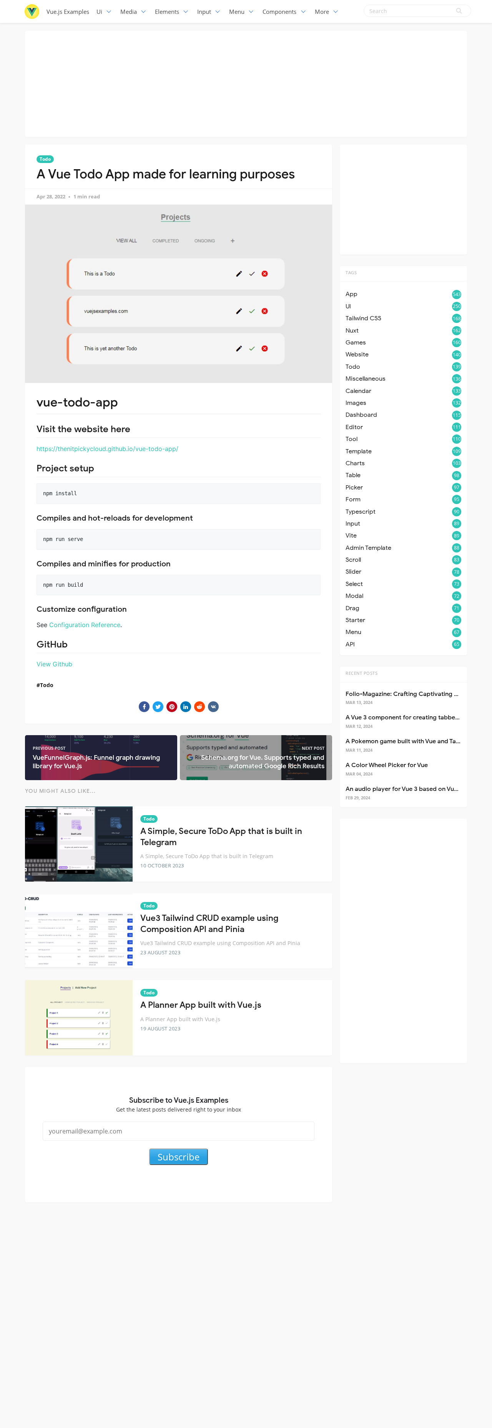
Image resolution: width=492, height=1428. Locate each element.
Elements (167, 11)
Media (128, 11)
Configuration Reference (84, 625)
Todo (45, 159)
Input (204, 11)
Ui (99, 11)
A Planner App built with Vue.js (200, 1005)
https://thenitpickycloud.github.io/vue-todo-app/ (107, 449)
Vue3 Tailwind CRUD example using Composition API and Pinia (209, 923)
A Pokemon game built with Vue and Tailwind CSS (416, 741)
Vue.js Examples (68, 11)
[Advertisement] (246, 83)
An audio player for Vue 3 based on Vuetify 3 (409, 789)
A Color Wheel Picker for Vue (387, 765)
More (322, 11)
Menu (236, 11)
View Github (54, 664)
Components (279, 11)
